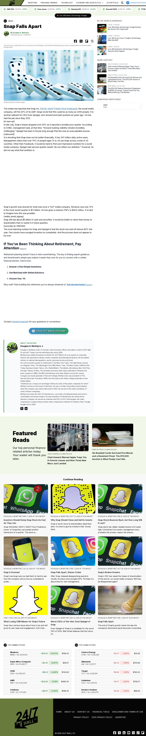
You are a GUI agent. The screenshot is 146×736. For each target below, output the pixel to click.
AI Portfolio (112, 3)
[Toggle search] (122, 3)
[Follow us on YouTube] (128, 732)
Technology (67, 3)
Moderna (14, 652)
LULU (83, 683)
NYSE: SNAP (47, 108)
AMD (12, 680)
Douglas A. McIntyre (21, 33)
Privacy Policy (81, 717)
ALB (82, 664)
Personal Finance (49, 3)
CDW (12, 671)
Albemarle (86, 662)
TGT (83, 673)
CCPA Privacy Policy (102, 717)
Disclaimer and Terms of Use (127, 712)
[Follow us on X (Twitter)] (119, 732)
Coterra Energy (88, 652)
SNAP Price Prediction (65, 108)
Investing (32, 3)
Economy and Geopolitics (88, 3)
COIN (12, 692)
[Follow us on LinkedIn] (124, 732)
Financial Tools (100, 712)
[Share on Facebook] (75, 41)
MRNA (12, 655)
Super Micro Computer (20, 662)
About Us (69, 712)
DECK (83, 692)
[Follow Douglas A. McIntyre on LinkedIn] (26, 408)
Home (59, 712)
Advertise (120, 717)
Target (84, 671)
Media (10, 21)
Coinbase (14, 690)
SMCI (12, 664)
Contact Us (83, 712)
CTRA (83, 655)
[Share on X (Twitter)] (81, 41)
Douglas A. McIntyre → (31, 346)
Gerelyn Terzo (98, 449)
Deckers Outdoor (89, 690)
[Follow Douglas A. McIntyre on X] (21, 408)
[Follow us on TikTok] (138, 732)
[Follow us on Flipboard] (86, 41)
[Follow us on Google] (92, 41)
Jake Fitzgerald (53, 454)
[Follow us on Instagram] (133, 732)
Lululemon (86, 680)
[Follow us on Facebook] (114, 732)
